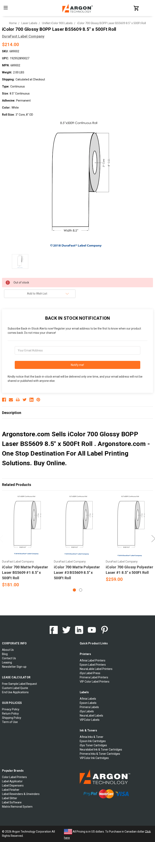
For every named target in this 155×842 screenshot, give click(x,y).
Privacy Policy (10, 709)
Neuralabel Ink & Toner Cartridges (101, 749)
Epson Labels (88, 702)
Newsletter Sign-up (14, 666)
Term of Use (10, 722)
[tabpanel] (26, 541)
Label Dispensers (13, 785)
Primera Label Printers (94, 677)
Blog (5, 654)
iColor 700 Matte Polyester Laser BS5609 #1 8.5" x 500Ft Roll (25, 572)
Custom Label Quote (15, 688)
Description (11, 413)
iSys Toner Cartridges (93, 745)
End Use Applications (15, 692)
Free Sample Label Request (19, 683)
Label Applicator (12, 781)
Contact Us (9, 658)
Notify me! (77, 365)
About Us (8, 649)
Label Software (12, 802)
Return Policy (10, 713)
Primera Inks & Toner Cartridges (100, 753)
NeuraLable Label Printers (96, 669)
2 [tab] (80, 589)
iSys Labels (87, 711)
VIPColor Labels (89, 719)
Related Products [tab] (16, 485)
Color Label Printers (14, 777)
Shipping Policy (11, 717)
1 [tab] (74, 589)
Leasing (7, 662)
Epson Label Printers (93, 664)
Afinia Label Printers (92, 660)
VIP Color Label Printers (94, 681)
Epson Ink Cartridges (93, 741)
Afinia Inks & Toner (91, 736)
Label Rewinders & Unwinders (21, 794)
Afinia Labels (88, 698)
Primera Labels (89, 707)
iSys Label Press (90, 673)
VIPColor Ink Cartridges (94, 758)
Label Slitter (9, 798)
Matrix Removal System (17, 806)
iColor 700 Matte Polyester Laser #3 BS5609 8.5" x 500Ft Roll (77, 572)
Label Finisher (10, 789)
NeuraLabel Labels (91, 715)
